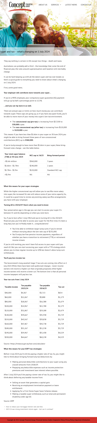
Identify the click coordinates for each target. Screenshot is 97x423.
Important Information (82, 420)
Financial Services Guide (44, 420)
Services (55, 4)
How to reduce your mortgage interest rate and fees (24, 407)
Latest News (71, 4)
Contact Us (86, 4)
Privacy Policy (70, 420)
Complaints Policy (58, 420)
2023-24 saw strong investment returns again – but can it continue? (29, 409)
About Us (43, 4)
